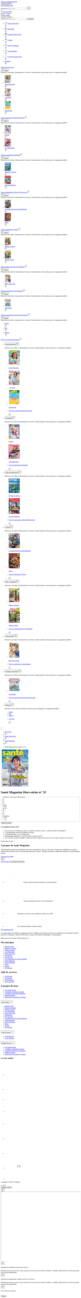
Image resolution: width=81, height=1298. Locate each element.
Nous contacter (9, 981)
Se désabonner (9, 980)
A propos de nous (7, 1043)
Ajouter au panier (6, 823)
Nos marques (6, 1002)
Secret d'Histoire (10, 962)
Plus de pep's (9, 957)
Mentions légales (10, 995)
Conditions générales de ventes (14, 992)
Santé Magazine (10, 741)
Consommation (12, 51)
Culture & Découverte (14, 34)
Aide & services (6, 1032)
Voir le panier (5, 861)
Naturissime (8, 955)
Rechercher (4, 8)
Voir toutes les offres (7, 856)
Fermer (4, 1296)
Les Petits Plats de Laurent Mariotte (16, 959)
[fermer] (3, 859)
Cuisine (10, 40)
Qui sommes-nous (10, 990)
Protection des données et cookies (15, 997)
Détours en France (10, 948)
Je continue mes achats (17, 861)
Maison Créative (10, 950)
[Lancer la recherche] (29, 8)
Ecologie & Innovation (15, 57)
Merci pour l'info (10, 954)
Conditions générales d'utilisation (15, 993)
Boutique (7, 61)
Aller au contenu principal (9, 1)
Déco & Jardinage (13, 45)
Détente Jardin (9, 946)
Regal (6, 964)
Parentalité (11, 29)
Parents (7, 966)
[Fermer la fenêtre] (3, 1190)
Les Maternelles (10, 952)
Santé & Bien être (13, 23)
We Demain (8, 968)
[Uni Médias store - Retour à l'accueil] (7, 5)
